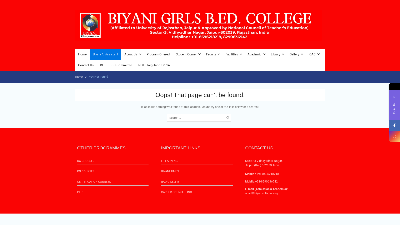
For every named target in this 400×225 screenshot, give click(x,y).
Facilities (231, 54)
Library (275, 54)
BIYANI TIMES (170, 171)
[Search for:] (200, 117)
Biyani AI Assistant (105, 54)
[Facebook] (394, 125)
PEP (79, 192)
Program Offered (158, 54)
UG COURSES (85, 160)
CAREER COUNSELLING (176, 192)
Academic (254, 54)
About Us (130, 54)
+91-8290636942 (266, 181)
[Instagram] (394, 136)
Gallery (294, 54)
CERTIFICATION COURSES (94, 181)
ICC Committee (121, 65)
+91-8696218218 (267, 174)
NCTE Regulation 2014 (154, 65)
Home (82, 54)
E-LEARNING (169, 160)
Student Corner (186, 54)
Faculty (211, 54)
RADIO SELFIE (170, 181)
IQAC (312, 54)
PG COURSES (85, 171)
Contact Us (86, 65)
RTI (102, 65)
